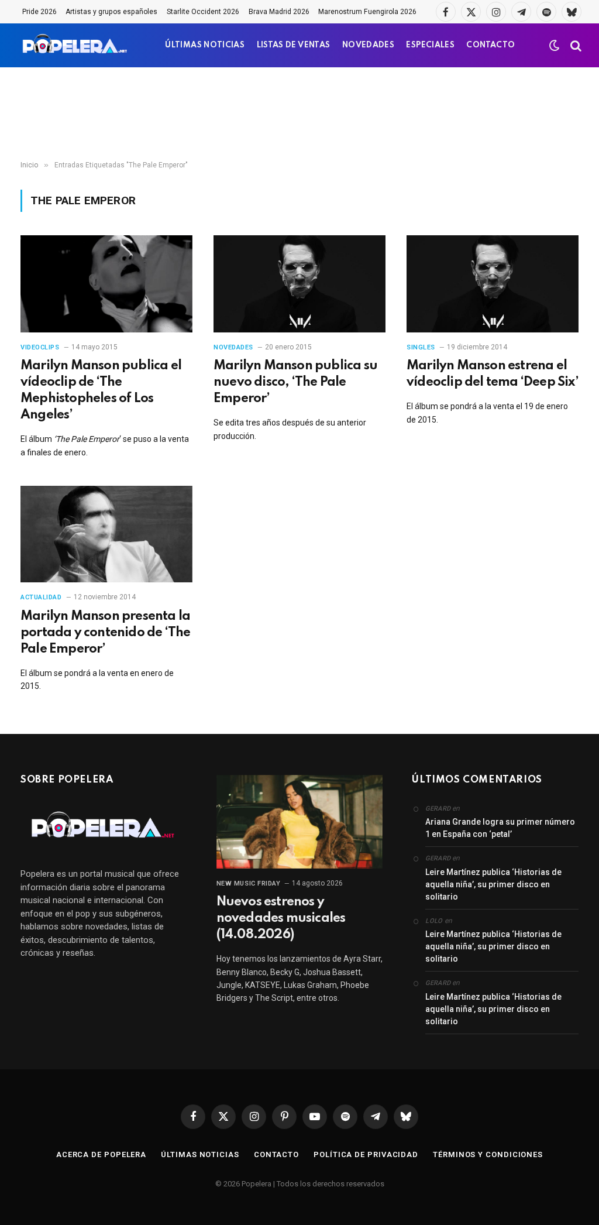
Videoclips (40, 347)
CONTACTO (490, 45)
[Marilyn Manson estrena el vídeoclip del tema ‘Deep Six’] (493, 283)
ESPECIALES (430, 45)
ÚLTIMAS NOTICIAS (205, 45)
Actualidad (41, 597)
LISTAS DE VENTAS (294, 45)
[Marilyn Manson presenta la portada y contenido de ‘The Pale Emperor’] (106, 534)
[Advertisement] (299, 114)
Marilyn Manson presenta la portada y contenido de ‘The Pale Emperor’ (105, 633)
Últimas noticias (200, 1154)
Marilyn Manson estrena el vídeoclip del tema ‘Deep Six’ (493, 374)
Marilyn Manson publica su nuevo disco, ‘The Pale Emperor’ (295, 382)
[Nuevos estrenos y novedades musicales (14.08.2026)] (299, 822)
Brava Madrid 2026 (279, 12)
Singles (421, 347)
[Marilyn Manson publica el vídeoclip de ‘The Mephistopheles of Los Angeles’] (106, 283)
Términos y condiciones (488, 1154)
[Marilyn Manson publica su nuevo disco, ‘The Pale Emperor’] (299, 283)
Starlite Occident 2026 (203, 12)
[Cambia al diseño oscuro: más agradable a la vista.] (554, 46)
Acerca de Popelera (101, 1154)
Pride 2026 (39, 12)
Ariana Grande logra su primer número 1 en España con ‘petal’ (500, 828)
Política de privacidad (366, 1154)
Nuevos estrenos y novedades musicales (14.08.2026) (281, 918)
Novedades (233, 347)
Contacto (276, 1154)
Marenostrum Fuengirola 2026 (367, 12)
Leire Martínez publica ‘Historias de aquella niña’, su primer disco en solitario (493, 884)
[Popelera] (76, 45)
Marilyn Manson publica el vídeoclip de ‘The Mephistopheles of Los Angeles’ (100, 390)
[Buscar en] (574, 45)
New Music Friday (248, 883)
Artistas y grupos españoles (111, 12)
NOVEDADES (368, 45)
